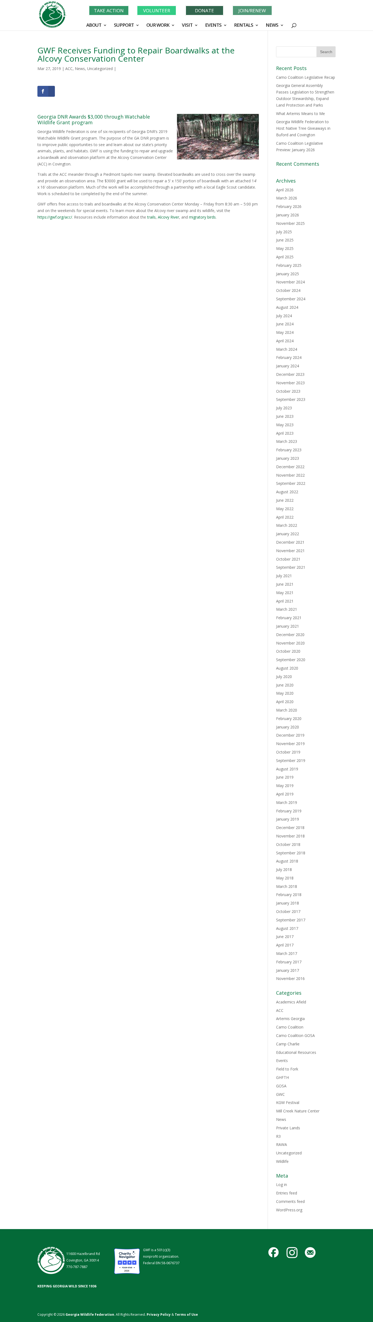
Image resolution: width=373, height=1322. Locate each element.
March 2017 (286, 953)
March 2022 (286, 525)
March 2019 (286, 802)
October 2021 (288, 559)
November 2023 (290, 382)
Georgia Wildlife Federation (90, 1314)
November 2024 (290, 282)
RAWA (281, 1144)
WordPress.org (289, 1209)
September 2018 (290, 852)
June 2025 (285, 240)
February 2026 (288, 206)
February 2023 (288, 449)
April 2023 (285, 433)
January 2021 (287, 626)
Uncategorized (100, 68)
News (80, 68)
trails (151, 217)
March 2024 (286, 349)
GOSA (281, 1085)
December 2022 (290, 466)
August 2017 (287, 928)
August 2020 (287, 668)
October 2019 (288, 752)
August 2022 (287, 491)
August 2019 (287, 769)
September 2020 (290, 659)
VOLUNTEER (156, 10)
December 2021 (290, 542)
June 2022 (285, 500)
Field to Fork (287, 1069)
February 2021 (288, 617)
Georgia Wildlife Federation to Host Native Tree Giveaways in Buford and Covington (303, 128)
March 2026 (286, 198)
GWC (280, 1094)
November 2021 (290, 550)
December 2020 (290, 634)
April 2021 (285, 601)
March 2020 (286, 710)
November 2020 (290, 643)
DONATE (204, 10)
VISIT (187, 25)
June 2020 (285, 685)
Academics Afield (291, 1002)
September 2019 (290, 760)
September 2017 (290, 919)
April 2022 (285, 517)
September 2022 (290, 483)
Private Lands (288, 1127)
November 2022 (290, 475)
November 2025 (290, 223)
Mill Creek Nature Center (297, 1111)
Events (282, 1060)
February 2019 (288, 810)
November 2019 (290, 743)
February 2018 (288, 894)
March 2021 (286, 609)
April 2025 (285, 256)
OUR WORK (157, 25)
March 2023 (286, 441)
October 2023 (288, 391)
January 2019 (287, 819)
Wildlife (282, 1161)
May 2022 (285, 508)
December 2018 (290, 827)
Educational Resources (296, 1052)
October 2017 (288, 911)
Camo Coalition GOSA (295, 1035)
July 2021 (284, 575)
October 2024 (288, 290)
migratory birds (202, 217)
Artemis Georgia (290, 1018)
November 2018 (290, 836)
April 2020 (285, 701)
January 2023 (287, 458)
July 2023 (284, 407)
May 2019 (285, 785)
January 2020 (287, 727)
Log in (281, 1184)
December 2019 (290, 735)
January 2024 (287, 365)
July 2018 (284, 869)
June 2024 (285, 323)
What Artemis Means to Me (300, 113)
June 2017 (285, 936)
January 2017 (287, 970)
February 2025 (288, 265)
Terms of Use (186, 1314)
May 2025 (285, 248)
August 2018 (287, 861)
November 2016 (290, 978)
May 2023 (285, 424)
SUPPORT (124, 25)
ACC (69, 68)
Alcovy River (168, 217)
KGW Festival (287, 1102)
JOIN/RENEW (252, 10)
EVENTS (213, 25)
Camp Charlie (288, 1043)
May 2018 (285, 878)
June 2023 (285, 416)
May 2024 (285, 332)
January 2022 (287, 533)
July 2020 (284, 676)
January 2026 (287, 214)
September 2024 (290, 298)
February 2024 (288, 357)
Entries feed (286, 1193)
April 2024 (285, 340)
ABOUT (93, 25)
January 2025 (287, 273)
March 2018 (286, 886)
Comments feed (290, 1201)
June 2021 (285, 584)
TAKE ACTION (109, 10)
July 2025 (284, 231)
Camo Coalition (289, 1027)
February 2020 (288, 718)
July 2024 (284, 315)
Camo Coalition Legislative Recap (305, 77)
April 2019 (285, 794)
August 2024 (287, 307)
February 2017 (288, 961)
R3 (278, 1136)
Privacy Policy (158, 1314)
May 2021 (285, 592)
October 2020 (288, 651)
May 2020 (285, 693)
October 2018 (288, 844)
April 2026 (285, 189)
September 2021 (290, 567)
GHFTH (282, 1077)
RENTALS (243, 25)
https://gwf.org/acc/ (54, 217)
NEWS (272, 25)
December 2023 (290, 374)
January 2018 (287, 903)
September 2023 (290, 399)
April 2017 (285, 945)
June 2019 (285, 777)
